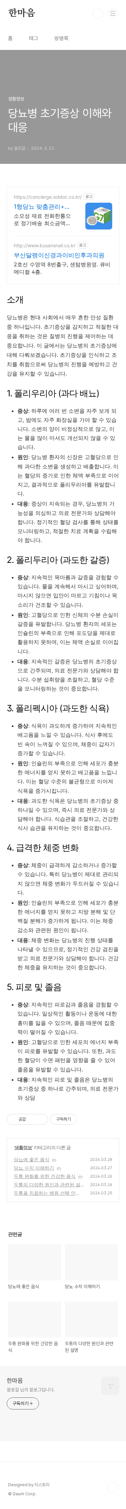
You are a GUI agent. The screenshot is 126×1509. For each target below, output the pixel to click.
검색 (98, 13)
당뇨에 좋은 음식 (31, 1159)
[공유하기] (32, 1119)
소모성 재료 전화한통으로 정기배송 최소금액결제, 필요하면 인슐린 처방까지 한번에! (42, 219)
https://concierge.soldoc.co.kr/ (48, 197)
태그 (33, 38)
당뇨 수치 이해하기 (34, 1168)
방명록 (61, 38)
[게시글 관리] (40, 1119)
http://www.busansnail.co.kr (44, 245)
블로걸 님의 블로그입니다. (31, 1389)
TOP (112, 1487)
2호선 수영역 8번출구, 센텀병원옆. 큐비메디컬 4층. (62, 268)
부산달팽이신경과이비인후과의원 (59, 255)
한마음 (21, 13)
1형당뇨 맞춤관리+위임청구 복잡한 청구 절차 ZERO (42, 207)
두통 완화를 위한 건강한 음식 (45, 1176)
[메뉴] (113, 13)
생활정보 (23, 1147)
